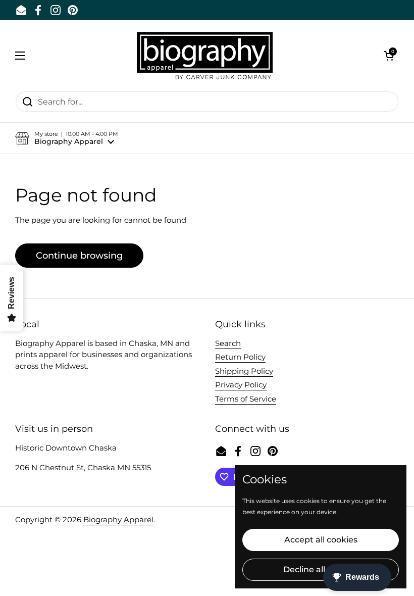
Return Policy (240, 357)
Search (228, 343)
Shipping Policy (244, 371)
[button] (389, 55)
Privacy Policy (241, 384)
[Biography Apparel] (205, 55)
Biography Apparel (118, 519)
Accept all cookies (320, 539)
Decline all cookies (320, 569)
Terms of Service (245, 399)
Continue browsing (79, 255)
